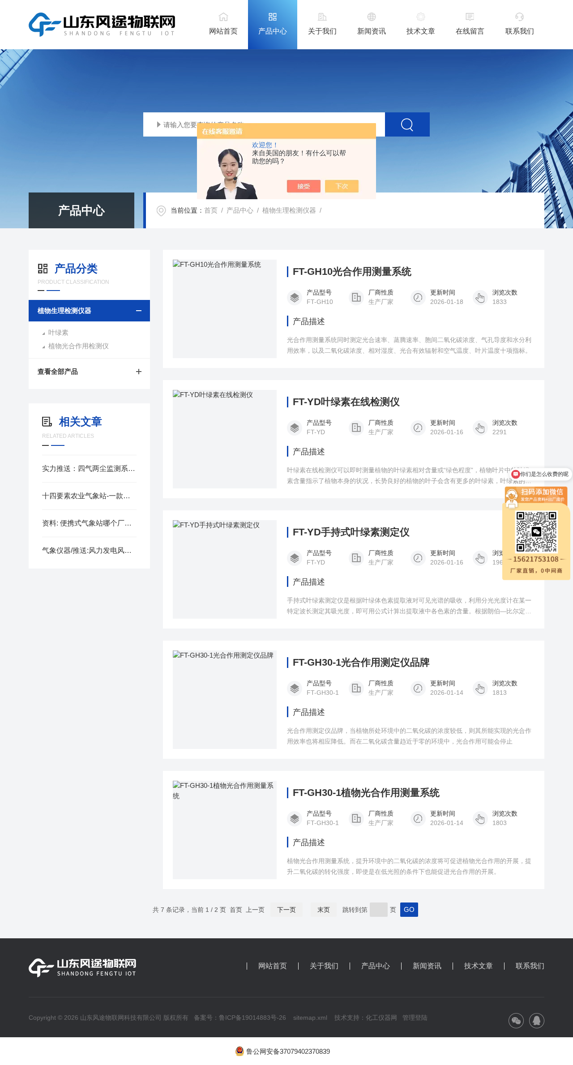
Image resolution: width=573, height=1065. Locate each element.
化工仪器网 (381, 1017)
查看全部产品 (58, 371)
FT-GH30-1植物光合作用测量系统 (366, 792)
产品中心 (272, 31)
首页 (211, 210)
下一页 (286, 909)
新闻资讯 (371, 31)
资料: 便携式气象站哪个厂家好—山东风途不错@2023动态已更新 (89, 523)
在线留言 (470, 31)
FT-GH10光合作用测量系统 (352, 271)
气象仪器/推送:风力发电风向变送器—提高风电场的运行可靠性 (89, 550)
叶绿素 (58, 332)
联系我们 (519, 31)
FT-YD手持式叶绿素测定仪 (351, 532)
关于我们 (322, 31)
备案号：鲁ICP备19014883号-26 (240, 1017)
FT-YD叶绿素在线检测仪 (346, 402)
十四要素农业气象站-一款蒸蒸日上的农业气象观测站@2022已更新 (89, 496)
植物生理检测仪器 (289, 210)
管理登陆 (415, 1017)
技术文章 (420, 31)
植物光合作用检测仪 (78, 346)
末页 (323, 909)
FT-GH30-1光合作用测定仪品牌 (361, 662)
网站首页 (223, 31)
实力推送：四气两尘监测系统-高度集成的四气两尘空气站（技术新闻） (89, 468)
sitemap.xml (310, 1017)
